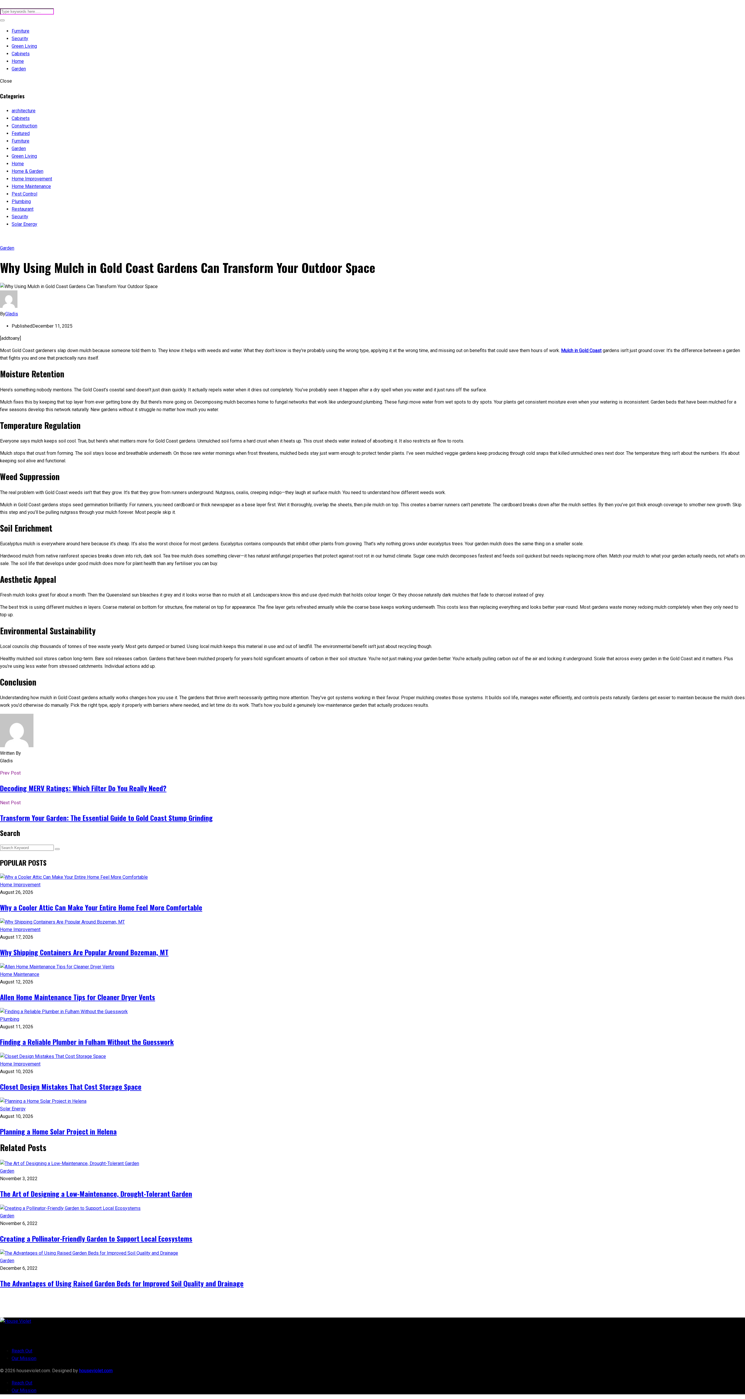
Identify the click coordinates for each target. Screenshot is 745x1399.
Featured (21, 133)
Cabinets (21, 53)
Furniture (20, 31)
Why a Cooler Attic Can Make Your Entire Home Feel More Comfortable (101, 907)
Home (18, 61)
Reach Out (22, 1351)
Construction (24, 126)
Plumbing (21, 201)
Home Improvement (32, 179)
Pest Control (24, 194)
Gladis (11, 314)
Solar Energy (24, 224)
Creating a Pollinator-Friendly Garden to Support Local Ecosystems (96, 1238)
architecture (24, 110)
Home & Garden (27, 171)
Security (20, 38)
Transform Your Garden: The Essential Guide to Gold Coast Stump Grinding (106, 817)
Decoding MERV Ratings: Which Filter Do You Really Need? (83, 788)
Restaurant (22, 209)
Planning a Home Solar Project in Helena (58, 1131)
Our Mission (24, 1358)
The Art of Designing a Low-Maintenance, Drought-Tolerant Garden (96, 1193)
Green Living (24, 46)
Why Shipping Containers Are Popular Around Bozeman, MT (84, 952)
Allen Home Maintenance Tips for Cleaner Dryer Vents (77, 997)
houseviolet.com (96, 1370)
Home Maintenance (31, 186)
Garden (19, 69)
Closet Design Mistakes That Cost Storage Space (70, 1086)
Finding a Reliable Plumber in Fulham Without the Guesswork (87, 1041)
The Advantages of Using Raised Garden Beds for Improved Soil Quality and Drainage (122, 1283)
